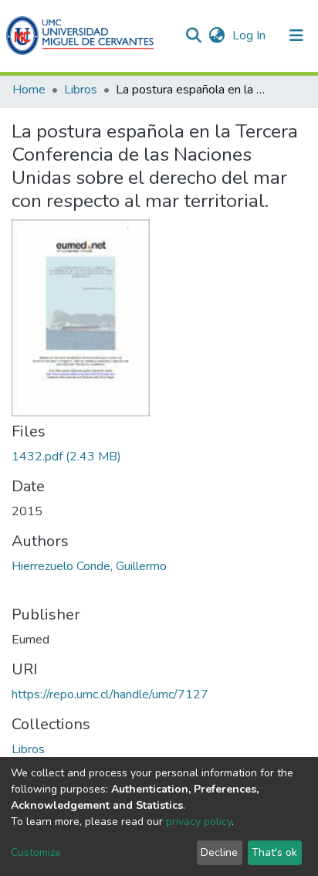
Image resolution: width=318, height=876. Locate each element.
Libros (80, 89)
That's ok (274, 852)
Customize (36, 852)
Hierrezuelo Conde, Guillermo (89, 566)
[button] (216, 35)
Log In (250, 35)
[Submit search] (193, 35)
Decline (219, 852)
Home (29, 89)
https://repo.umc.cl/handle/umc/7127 (110, 694)
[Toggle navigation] (296, 35)
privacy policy (199, 821)
